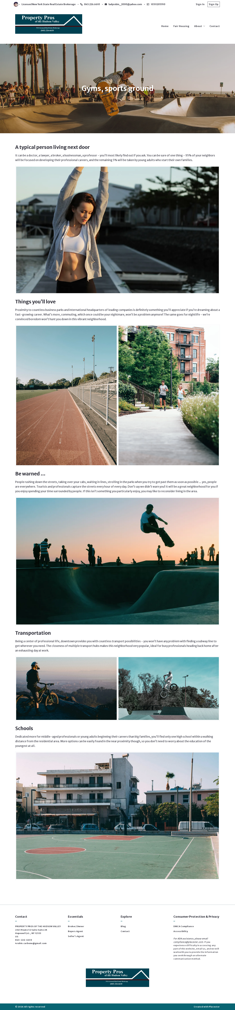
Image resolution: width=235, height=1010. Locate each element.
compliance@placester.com (188, 942)
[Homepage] (48, 26)
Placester (214, 1006)
